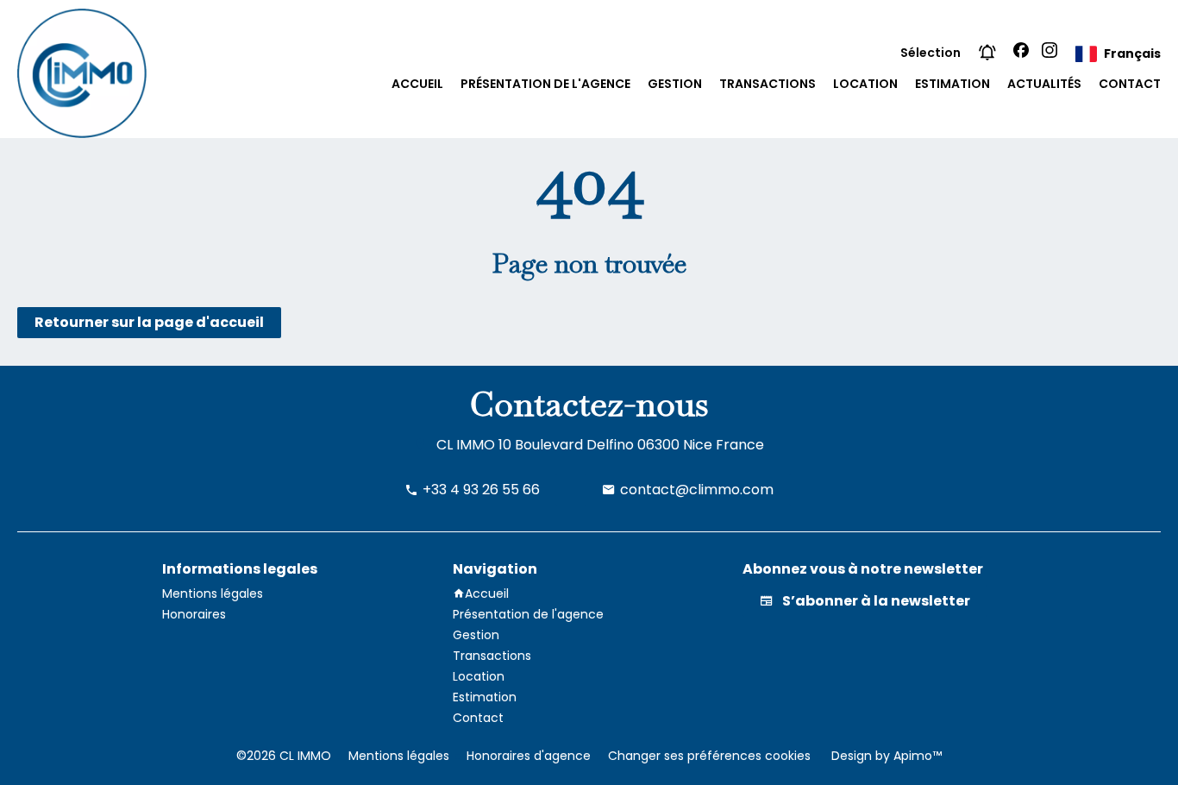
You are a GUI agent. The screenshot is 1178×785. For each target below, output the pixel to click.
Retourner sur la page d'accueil (149, 322)
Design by (885, 755)
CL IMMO (465, 445)
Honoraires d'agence (529, 755)
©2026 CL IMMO (283, 755)
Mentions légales (398, 755)
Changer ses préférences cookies (709, 755)
